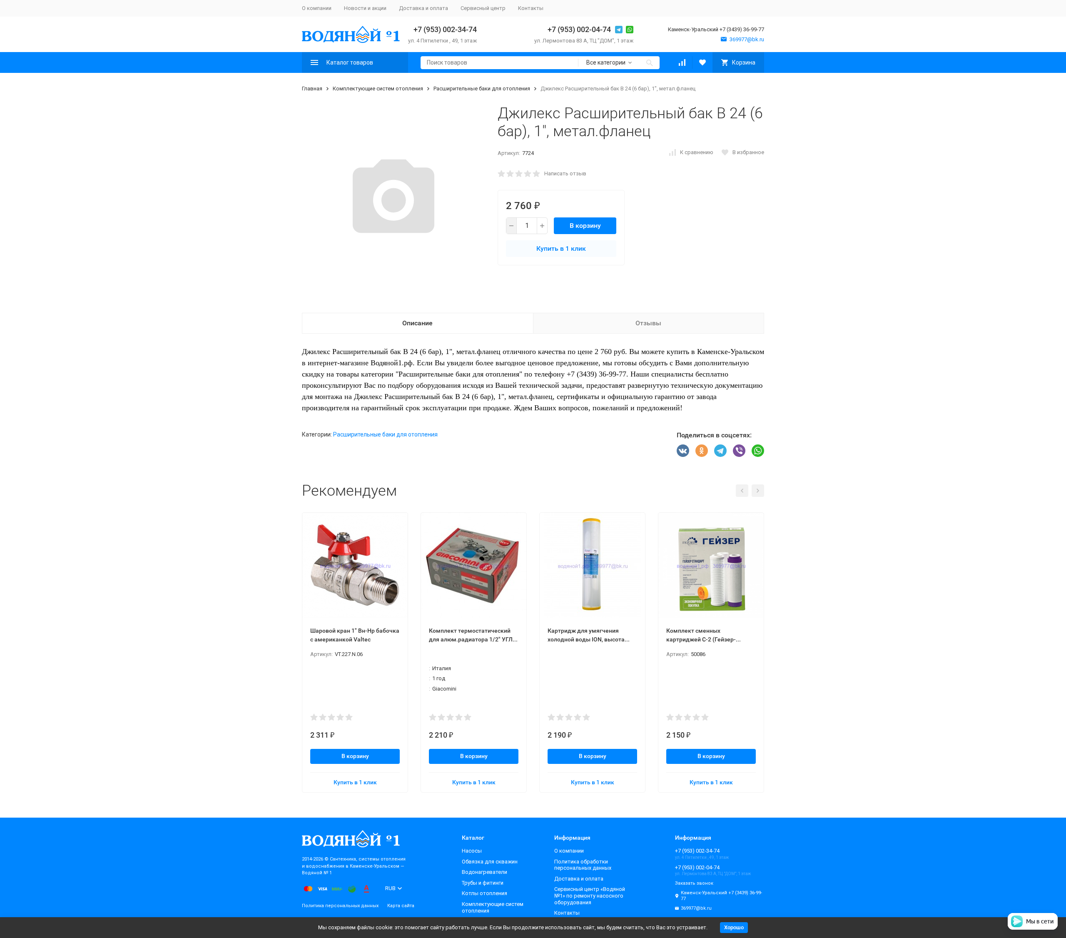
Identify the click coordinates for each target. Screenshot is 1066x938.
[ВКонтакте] (683, 450)
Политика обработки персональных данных (582, 864)
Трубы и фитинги (482, 883)
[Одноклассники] (701, 450)
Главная (312, 88)
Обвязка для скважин (490, 861)
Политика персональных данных (340, 905)
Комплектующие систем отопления (378, 88)
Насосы (472, 851)
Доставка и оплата (423, 8)
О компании (316, 8)
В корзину (585, 226)
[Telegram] (720, 450)
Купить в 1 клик (561, 248)
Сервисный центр (483, 8)
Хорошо (734, 927)
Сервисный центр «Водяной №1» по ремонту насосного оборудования (589, 895)
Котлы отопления (484, 893)
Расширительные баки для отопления (481, 88)
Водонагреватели (484, 872)
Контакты (530, 8)
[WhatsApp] (758, 450)
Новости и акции (365, 8)
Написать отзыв (565, 173)
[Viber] (739, 450)
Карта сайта (400, 905)
